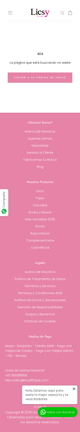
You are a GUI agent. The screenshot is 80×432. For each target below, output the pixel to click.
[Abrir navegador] (10, 13)
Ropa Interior (40, 233)
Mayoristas (40, 145)
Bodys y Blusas (40, 212)
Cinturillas (40, 205)
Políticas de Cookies (40, 321)
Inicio (40, 191)
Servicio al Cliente (40, 152)
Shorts (40, 226)
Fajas (40, 198)
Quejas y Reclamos (40, 314)
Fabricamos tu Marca (40, 160)
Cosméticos (40, 247)
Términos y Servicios (40, 286)
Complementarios (40, 240)
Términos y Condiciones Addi (40, 293)
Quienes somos (40, 138)
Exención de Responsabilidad (40, 307)
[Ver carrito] (70, 13)
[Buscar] (62, 13)
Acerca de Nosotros (40, 131)
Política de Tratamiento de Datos (40, 279)
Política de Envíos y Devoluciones (40, 300)
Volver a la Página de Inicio (40, 78)
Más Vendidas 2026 (40, 219)
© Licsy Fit (40, 407)
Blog (40, 167)
